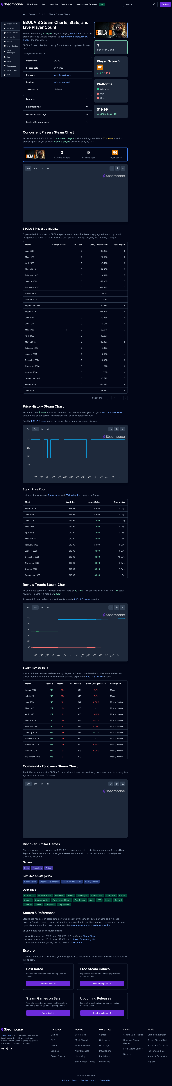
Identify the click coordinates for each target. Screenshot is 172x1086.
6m (35, 429)
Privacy (65, 1080)
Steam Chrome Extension (86, 4)
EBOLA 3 (74, 33)
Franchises (104, 1061)
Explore (165, 4)
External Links (33, 106)
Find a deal (46, 1013)
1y (42, 168)
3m (35, 168)
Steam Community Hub (84, 939)
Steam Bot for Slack (158, 1045)
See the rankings (100, 1013)
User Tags (104, 1045)
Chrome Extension (157, 1034)
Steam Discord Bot (157, 1040)
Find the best (47, 983)
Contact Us (105, 1080)
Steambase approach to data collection (90, 925)
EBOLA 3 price (38, 421)
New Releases (82, 1050)
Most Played (32, 4)
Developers (105, 1050)
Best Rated (80, 1034)
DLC (53, 1040)
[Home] (24, 14)
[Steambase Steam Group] (7, 1048)
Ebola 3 (42, 14)
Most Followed (82, 1045)
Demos (54, 1045)
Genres (102, 1034)
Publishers (104, 1056)
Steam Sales (66, 4)
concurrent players (70, 36)
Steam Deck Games (85, 1061)
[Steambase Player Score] (119, 61)
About (94, 1080)
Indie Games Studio (62, 75)
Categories (104, 1040)
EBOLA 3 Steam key (112, 412)
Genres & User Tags (36, 114)
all (47, 168)
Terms (75, 1080)
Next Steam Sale (156, 1050)
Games (32, 14)
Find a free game (100, 983)
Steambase (6, 1035)
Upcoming (53, 4)
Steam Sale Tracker (133, 1034)
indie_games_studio (62, 82)
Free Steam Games (133, 1048)
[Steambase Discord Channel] (2, 1048)
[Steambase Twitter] (11, 1048)
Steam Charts (58, 1056)
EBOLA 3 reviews (83, 599)
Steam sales (54, 495)
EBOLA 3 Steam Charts (59, 14)
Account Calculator (157, 1056)
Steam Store (89, 936)
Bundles (55, 1050)
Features (30, 99)
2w (28, 168)
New (44, 4)
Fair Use (84, 1080)
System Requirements (37, 122)
